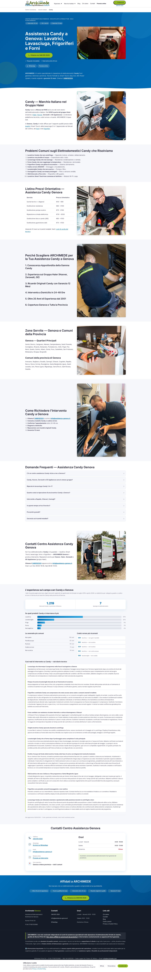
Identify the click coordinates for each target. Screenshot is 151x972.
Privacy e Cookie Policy (110, 924)
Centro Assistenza (30, 9)
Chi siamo (85, 3)
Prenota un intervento (40, 858)
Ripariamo (57, 3)
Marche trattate (69, 3)
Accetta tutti (122, 966)
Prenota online (101, 3)
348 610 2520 (38, 839)
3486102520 (68, 78)
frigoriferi (47, 129)
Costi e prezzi (107, 921)
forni (37, 129)
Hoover (39, 115)
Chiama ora (120, 2)
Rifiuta (102, 966)
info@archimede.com (110, 958)
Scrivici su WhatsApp (40, 845)
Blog (79, 3)
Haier (34, 115)
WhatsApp (32, 66)
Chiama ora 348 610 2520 (40, 55)
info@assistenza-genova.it (60, 418)
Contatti (92, 3)
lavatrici (27, 126)
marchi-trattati (42, 9)
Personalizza (111, 966)
